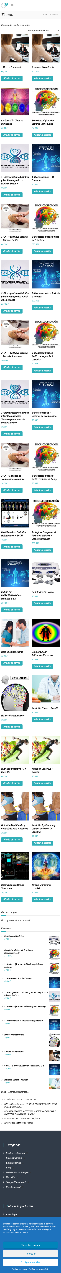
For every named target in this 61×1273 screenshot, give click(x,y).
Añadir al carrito (11, 78)
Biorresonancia (13, 1163)
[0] (3, 5)
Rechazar (30, 1253)
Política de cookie (19, 1269)
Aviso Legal (12, 1214)
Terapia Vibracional (16, 1182)
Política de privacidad (38, 1269)
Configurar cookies (30, 1262)
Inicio (45, 15)
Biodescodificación (15, 1153)
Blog (8, 1167)
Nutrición (10, 1177)
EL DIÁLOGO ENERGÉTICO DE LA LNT (20, 1100)
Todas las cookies (30, 1245)
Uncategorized (13, 1187)
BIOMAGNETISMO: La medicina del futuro (22, 1118)
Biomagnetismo (14, 1158)
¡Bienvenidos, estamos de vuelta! (18, 1123)
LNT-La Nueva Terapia (17, 1172)
